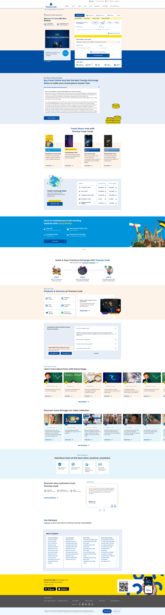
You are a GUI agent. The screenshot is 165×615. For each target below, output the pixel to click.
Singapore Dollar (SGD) (71, 546)
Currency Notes (67, 305)
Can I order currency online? (83, 348)
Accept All (107, 611)
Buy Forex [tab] (80, 15)
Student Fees (66, 298)
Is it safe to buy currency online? (84, 344)
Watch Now (48, 439)
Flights (79, 6)
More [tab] (119, 15)
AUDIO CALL (67, 353)
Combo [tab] (95, 22)
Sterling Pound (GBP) (71, 541)
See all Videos (82, 445)
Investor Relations (115, 600)
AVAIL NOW (55, 241)
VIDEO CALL (55, 353)
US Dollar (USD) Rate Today (90, 539)
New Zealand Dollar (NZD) (72, 554)
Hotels (85, 6)
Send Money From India (54, 559)
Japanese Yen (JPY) (71, 548)
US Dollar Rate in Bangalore (108, 541)
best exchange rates (82, 112)
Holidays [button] (67, 6)
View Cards (83, 310)
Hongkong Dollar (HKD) (71, 552)
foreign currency (58, 109)
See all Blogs (82, 401)
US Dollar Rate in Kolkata (107, 552)
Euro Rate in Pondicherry (107, 545)
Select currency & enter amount (85, 29)
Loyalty (104, 6)
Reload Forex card (52, 554)
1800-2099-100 (48, 597)
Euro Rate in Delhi (105, 561)
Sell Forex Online (52, 545)
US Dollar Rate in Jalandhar (108, 555)
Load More (96, 353)
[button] (44, 61)
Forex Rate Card (52, 557)
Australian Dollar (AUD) (71, 545)
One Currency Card (53, 550)
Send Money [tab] (91, 15)
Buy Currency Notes (53, 552)
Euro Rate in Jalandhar (107, 554)
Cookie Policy (66, 611)
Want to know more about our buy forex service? (55, 87)
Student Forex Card (53, 555)
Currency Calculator (88, 263)
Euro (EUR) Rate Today (89, 552)
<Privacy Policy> (102, 52)
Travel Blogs (102, 600)
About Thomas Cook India (49, 600)
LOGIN (91, 42)
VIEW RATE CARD (55, 204)
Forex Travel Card (52, 543)
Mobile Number (79, 45)
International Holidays (62, 600)
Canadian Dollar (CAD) (71, 543)
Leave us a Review (50, 498)
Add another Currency (115, 33)
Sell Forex (50, 305)
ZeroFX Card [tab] (102, 23)
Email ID (100, 45)
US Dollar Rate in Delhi (106, 546)
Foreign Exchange (52, 539)
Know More (48, 165)
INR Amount (101, 26)
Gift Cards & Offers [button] (114, 6)
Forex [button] (73, 6)
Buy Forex (50, 298)
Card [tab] (109, 22)
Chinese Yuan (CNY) (71, 559)
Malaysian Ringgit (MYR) (72, 557)
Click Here (47, 523)
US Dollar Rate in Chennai (107, 543)
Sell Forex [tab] (111, 15)
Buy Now (65, 53)
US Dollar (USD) (69, 539)
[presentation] (100, 510)
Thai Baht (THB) (70, 555)
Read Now (47, 396)
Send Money (51, 312)
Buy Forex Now (51, 118)
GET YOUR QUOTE (98, 55)
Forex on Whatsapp (67, 312)
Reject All (117, 611)
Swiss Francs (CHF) (70, 550)
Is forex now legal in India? (82, 328)
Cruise (90, 6)
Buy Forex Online (52, 541)
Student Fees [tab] (101, 15)
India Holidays (76, 600)
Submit (113, 597)
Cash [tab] (117, 22)
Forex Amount (79, 26)
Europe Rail (97, 6)
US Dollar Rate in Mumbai (107, 539)
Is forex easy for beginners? (83, 339)
